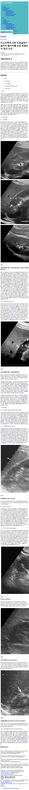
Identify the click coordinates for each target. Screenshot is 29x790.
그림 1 (8, 277)
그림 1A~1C (13, 313)
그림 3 (4, 437)
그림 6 (23, 736)
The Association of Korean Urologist (11, 788)
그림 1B (23, 319)
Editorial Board (9, 12)
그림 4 (20, 518)
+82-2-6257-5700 (6, 781)
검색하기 (15, 30)
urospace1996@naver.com (6, 782)
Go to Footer (19, 775)
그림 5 (20, 537)
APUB (2, 784)
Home (4, 6)
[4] (20, 533)
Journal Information (7, 10)
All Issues (5, 9)
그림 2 (22, 390)
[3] (1, 515)
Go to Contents (4, 775)
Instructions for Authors (11, 14)
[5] (19, 732)
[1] (16, 413)
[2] (9, 430)
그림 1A (17, 396)
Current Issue (6, 8)
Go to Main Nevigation (12, 775)
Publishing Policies (10, 15)
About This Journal (10, 11)
